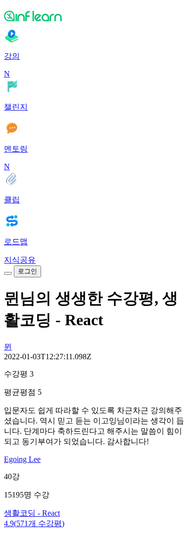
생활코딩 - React (32, 513)
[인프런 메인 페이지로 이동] (96, 16)
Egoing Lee (22, 459)
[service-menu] (8, 273)
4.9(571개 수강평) (34, 523)
